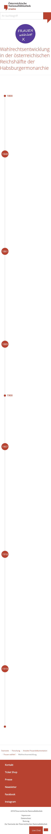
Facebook (10, 794)
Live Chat (36, 830)
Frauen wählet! (9, 754)
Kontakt (9, 764)
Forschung (16, 750)
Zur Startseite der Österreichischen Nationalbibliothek (26, 824)
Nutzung (26, 821)
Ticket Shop (11, 772)
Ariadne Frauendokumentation (35, 750)
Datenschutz (26, 818)
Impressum (26, 815)
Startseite (5, 750)
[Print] (46, 829)
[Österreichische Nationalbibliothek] (16, 6)
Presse (8, 779)
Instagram (10, 801)
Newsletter (11, 786)
